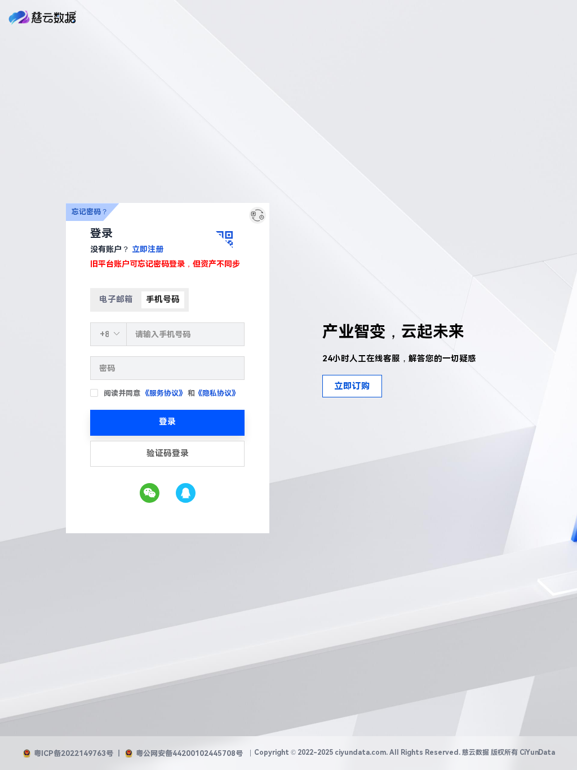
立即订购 (352, 386)
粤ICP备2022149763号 (73, 753)
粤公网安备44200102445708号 (189, 753)
